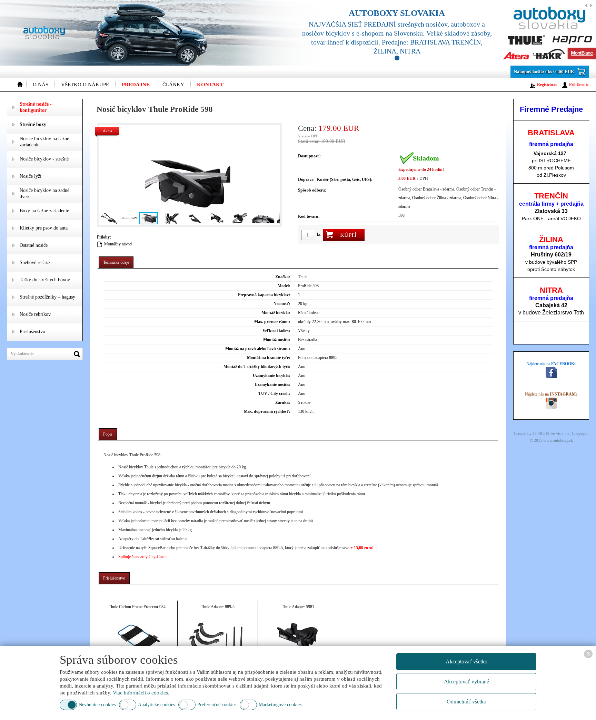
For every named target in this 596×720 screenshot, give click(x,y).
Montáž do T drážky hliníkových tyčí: (256, 366)
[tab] (116, 262)
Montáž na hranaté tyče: (268, 357)
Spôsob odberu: (312, 190)
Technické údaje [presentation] (116, 262)
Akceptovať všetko (466, 661)
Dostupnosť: (309, 156)
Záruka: (282, 402)
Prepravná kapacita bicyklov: (264, 294)
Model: (284, 285)
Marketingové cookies (280, 704)
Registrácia (547, 84)
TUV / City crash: (274, 393)
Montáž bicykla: (275, 312)
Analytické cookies (156, 704)
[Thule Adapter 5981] (298, 639)
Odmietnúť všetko (466, 701)
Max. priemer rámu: (272, 321)
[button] (104, 175)
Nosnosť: (282, 303)
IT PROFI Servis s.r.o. (551, 433)
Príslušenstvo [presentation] (114, 578)
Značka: (282, 276)
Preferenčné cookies (216, 704)
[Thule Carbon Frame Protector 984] (137, 639)
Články (173, 84)
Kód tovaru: (309, 216)
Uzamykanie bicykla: (271, 375)
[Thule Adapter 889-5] (218, 639)
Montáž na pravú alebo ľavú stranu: (257, 348)
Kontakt (210, 84)
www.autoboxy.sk (558, 440)
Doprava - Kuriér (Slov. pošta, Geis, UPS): (335, 179)
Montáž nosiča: (276, 339)
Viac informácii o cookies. (141, 692)
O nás (40, 84)
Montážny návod (118, 244)
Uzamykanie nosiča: (272, 384)
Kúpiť (348, 235)
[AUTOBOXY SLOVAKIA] (441, 33)
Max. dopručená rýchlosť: (267, 411)
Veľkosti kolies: (276, 330)
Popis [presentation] (107, 434)
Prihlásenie (578, 84)
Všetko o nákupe (85, 84)
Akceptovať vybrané (466, 681)
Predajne (136, 84)
